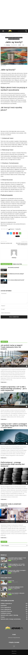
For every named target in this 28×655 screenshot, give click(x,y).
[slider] (4, 229)
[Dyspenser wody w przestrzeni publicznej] (14, 515)
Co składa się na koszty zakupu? (16, 273)
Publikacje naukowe (6, 613)
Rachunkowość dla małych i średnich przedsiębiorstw (14, 37)
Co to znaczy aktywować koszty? (16, 280)
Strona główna (3, 34)
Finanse (10, 594)
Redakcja (8, 44)
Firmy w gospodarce (6, 607)
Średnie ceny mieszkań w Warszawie (16, 593)
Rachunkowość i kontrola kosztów (3, 270)
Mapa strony (14, 651)
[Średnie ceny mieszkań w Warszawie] (4, 595)
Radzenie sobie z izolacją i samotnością (10, 619)
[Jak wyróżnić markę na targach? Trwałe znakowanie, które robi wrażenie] (14, 359)
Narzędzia (2, 508)
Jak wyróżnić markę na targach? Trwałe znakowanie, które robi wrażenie (11, 347)
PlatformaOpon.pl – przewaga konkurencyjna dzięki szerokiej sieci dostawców (13, 464)
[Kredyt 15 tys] (4, 582)
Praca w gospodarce (6, 609)
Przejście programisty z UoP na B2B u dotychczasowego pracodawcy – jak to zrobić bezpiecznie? (14, 388)
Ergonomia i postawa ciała (6, 243)
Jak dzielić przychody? (13, 267)
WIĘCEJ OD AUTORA (17, 264)
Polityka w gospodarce (6, 603)
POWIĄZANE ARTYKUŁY (6, 264)
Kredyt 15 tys (11, 580)
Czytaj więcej (3, 382)
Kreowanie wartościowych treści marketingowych (21, 244)
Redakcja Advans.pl (4, 366)
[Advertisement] (14, 15)
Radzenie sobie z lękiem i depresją (9, 615)
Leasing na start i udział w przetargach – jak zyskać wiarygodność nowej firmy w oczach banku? (14, 425)
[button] (26, 31)
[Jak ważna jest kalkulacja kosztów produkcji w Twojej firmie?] (4, 588)
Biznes (2, 351)
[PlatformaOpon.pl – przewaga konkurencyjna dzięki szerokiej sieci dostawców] (14, 476)
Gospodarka (4, 605)
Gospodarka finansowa (6, 611)
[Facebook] (14, 646)
